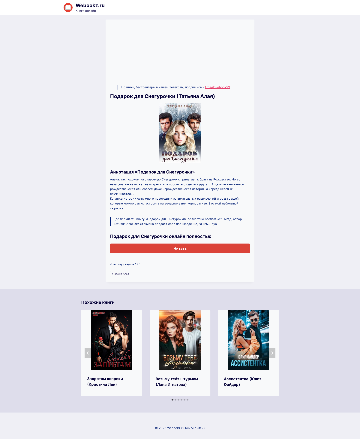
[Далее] (272, 353)
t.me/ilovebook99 (217, 87)
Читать (180, 248)
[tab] (172, 400)
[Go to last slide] (88, 353)
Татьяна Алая (120, 273)
